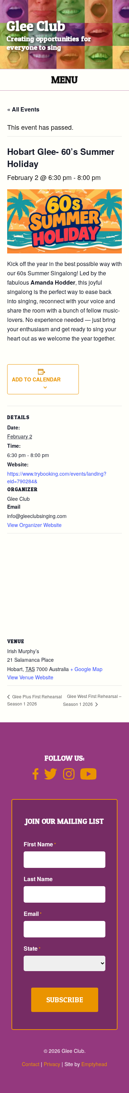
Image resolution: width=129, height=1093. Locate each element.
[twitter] (50, 776)
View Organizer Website (34, 524)
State (32, 948)
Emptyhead (94, 1064)
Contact (30, 1064)
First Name (40, 844)
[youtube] (88, 776)
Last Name (38, 879)
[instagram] (68, 776)
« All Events (23, 109)
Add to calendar (36, 379)
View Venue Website (30, 677)
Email (33, 913)
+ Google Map (86, 669)
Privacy (52, 1064)
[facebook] (36, 776)
